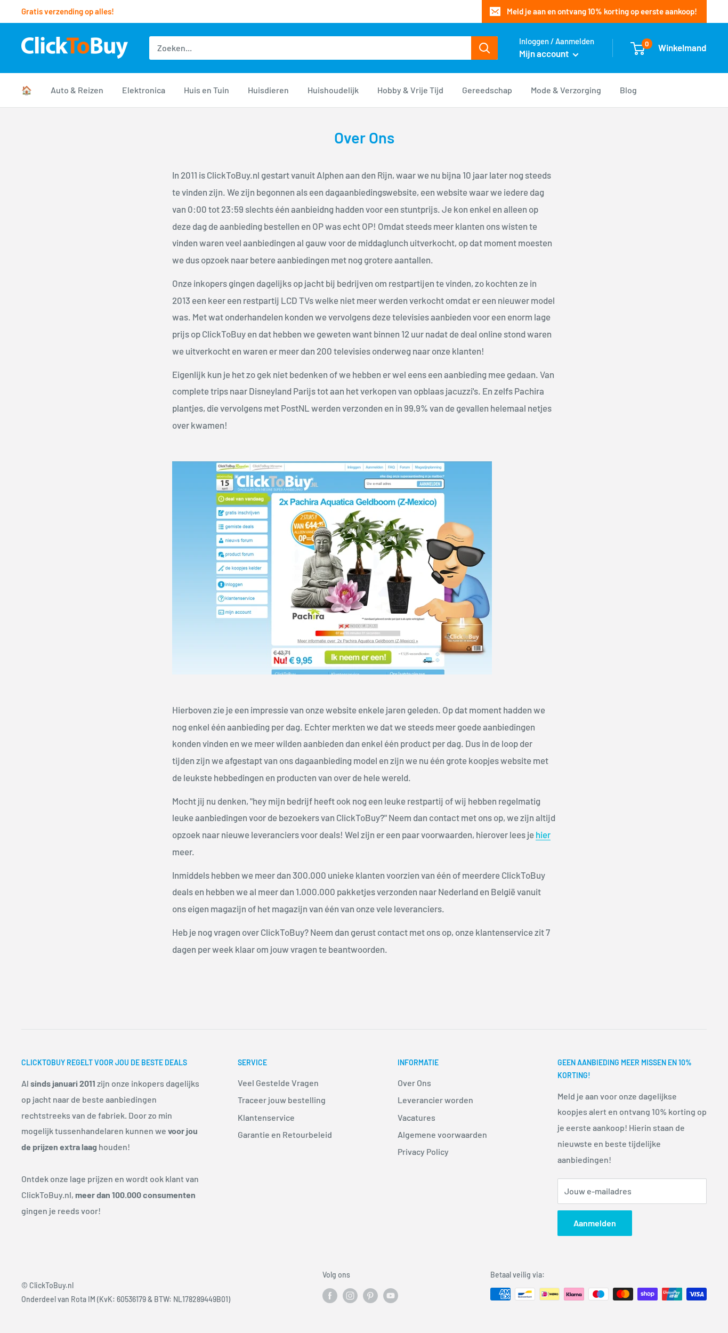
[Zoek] (484, 48)
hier (543, 834)
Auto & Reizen (77, 90)
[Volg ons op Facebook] (329, 1295)
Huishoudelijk (333, 90)
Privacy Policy (423, 1151)
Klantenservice (266, 1117)
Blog (628, 90)
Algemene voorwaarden (442, 1134)
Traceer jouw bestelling (282, 1100)
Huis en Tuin (206, 90)
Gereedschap (487, 90)
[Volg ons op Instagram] (350, 1295)
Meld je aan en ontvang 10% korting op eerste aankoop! (602, 11)
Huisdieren (268, 90)
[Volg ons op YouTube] (390, 1295)
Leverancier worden (435, 1100)
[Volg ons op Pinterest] (370, 1295)
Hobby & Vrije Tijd (410, 90)
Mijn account (544, 53)
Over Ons (414, 1083)
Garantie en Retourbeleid (285, 1134)
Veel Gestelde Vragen (278, 1083)
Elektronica (143, 90)
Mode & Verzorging (566, 90)
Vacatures (416, 1117)
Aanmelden (594, 1223)
